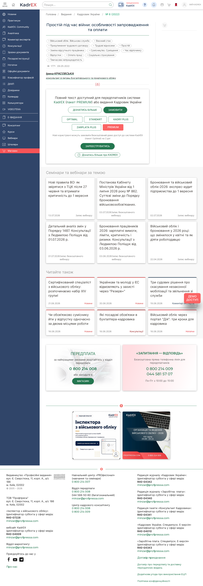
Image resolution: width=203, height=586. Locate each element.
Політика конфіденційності (153, 581)
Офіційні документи (18, 71)
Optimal (72, 119)
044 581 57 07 (160, 374)
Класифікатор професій (21, 77)
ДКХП (11, 84)
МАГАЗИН (83, 381)
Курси (11, 131)
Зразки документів (18, 52)
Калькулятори (15, 103)
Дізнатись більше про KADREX (99, 154)
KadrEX (59, 102)
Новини (12, 14)
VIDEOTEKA (14, 109)
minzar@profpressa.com (22, 520)
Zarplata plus (86, 127)
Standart (95, 119)
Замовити (115, 109)
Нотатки (12, 65)
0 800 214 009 (159, 368)
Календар (13, 96)
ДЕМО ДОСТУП (192, 298)
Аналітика (13, 33)
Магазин (12, 150)
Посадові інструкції (18, 58)
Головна (51, 14)
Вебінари (13, 138)
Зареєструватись (97, 146)
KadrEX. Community (18, 27)
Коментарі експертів (19, 39)
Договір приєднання (151, 557)
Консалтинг (14, 125)
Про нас (11, 566)
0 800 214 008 (81, 491)
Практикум (14, 20)
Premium (113, 127)
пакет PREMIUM (79, 102)
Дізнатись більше (85, 109)
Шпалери (13, 144)
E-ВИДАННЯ (15, 117)
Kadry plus (120, 119)
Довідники (14, 90)
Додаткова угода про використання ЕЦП (162, 574)
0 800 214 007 (81, 481)
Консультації (15, 46)
